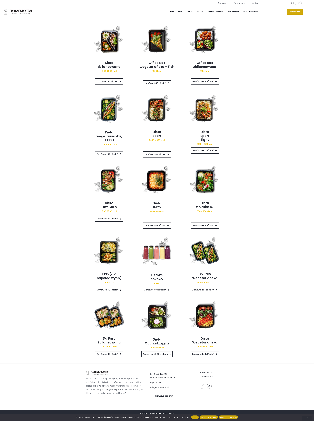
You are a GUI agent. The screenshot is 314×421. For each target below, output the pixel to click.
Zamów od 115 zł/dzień (203, 289)
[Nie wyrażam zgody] (307, 418)
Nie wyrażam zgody (209, 417)
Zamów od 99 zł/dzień (155, 289)
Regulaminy (155, 382)
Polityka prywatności (159, 387)
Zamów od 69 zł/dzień (155, 225)
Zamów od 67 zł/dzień (203, 150)
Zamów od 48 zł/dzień (203, 354)
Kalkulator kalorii (251, 12)
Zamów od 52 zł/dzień (107, 289)
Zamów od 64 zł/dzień (155, 154)
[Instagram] (299, 3)
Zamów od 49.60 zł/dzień (155, 354)
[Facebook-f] (293, 3)
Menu (180, 12)
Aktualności (233, 12)
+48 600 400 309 (159, 374)
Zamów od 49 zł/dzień (155, 83)
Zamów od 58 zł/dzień (107, 81)
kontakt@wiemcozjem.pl (164, 377)
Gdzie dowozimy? (215, 12)
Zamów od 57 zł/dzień (107, 154)
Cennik (200, 12)
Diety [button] (171, 12)
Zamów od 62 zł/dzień (107, 218)
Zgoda (194, 417)
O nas (190, 12)
